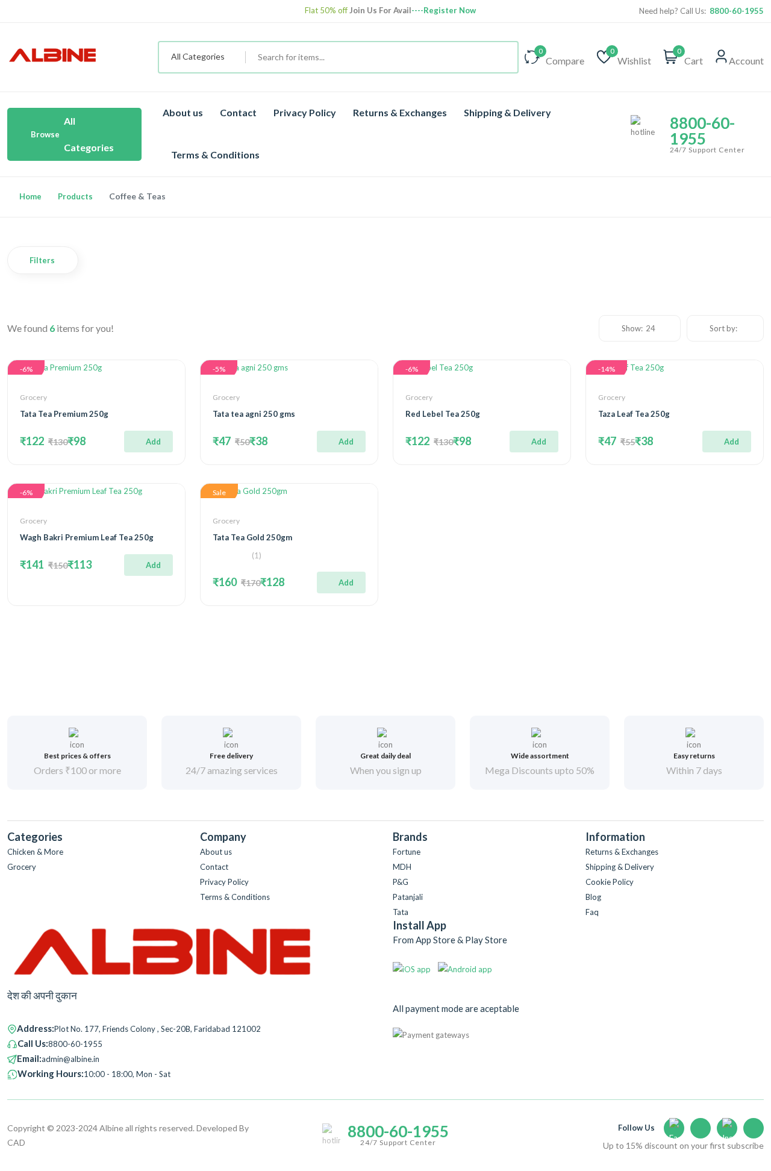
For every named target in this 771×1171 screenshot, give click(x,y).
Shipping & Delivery (507, 112)
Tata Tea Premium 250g (64, 414)
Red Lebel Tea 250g (442, 414)
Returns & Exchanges (400, 112)
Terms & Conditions (215, 154)
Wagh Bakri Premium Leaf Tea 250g (87, 537)
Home (30, 196)
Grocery (33, 397)
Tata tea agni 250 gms (254, 414)
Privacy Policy (304, 112)
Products (75, 196)
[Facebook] (674, 1128)
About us (183, 112)
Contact (238, 112)
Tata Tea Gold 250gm (252, 537)
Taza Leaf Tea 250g (634, 414)
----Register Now (443, 10)
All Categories (72, 134)
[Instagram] (727, 1128)
